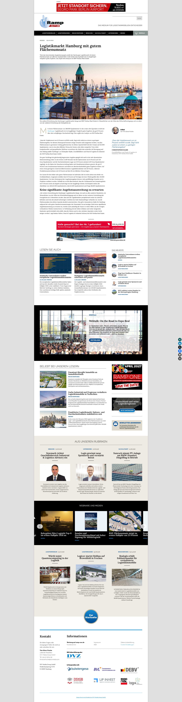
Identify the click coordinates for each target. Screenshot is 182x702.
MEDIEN (99, 505)
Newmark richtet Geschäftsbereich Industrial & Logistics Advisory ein (55, 455)
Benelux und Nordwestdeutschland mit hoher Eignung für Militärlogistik (90, 535)
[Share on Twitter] (180, 347)
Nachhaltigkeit (100, 33)
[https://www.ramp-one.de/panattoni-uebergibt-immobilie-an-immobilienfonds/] (53, 379)
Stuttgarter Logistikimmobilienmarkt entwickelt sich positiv (89, 276)
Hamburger (51, 131)
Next (142, 526)
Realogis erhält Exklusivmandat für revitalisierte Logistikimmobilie (127, 559)
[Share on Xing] (180, 339)
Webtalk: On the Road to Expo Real (109, 321)
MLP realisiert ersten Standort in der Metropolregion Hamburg (129, 291)
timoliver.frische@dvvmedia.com (49, 659)
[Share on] (180, 362)
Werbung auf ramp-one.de (75, 642)
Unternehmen (113, 33)
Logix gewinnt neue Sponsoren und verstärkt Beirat (130, 282)
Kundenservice (71, 644)
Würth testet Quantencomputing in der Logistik (55, 558)
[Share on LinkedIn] (180, 343)
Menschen (89, 33)
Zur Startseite (91, 616)
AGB (95, 644)
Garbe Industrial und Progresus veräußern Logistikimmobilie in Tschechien (87, 393)
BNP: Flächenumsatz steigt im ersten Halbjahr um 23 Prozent (123, 534)
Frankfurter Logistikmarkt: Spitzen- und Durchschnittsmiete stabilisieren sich (86, 413)
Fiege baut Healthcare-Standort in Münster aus (129, 274)
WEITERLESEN (95, 340)
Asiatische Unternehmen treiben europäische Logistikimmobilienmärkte (55, 276)
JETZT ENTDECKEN (127, 410)
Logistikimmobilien (48, 33)
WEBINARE (84, 505)
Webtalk (92, 315)
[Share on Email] (180, 355)
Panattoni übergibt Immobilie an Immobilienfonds (82, 373)
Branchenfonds (77, 33)
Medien (122, 33)
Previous (38, 526)
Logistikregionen (64, 33)
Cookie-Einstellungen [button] (127, 644)
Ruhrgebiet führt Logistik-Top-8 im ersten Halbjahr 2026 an (56, 534)
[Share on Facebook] (180, 351)
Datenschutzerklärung (127, 642)
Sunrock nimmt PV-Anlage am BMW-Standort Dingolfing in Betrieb (127, 455)
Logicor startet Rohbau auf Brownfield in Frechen (127, 265)
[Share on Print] (180, 358)
